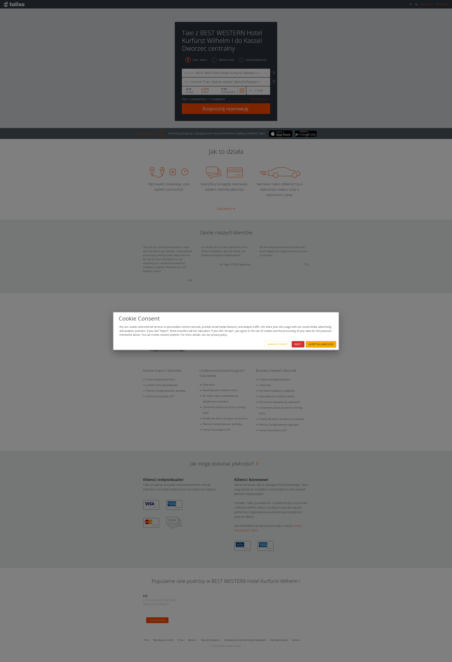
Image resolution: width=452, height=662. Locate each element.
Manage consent (277, 344)
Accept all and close (321, 344)
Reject (298, 344)
